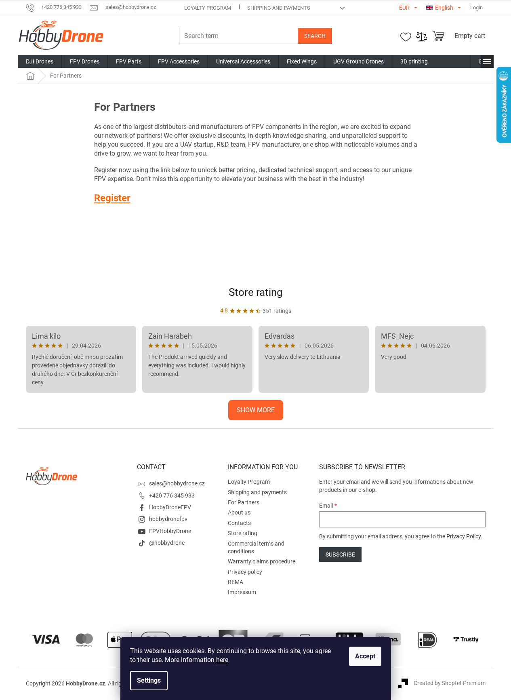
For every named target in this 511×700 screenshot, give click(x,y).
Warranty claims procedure (261, 561)
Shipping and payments (278, 8)
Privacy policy (245, 572)
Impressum (242, 592)
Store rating (256, 292)
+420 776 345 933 (172, 495)
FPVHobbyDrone (170, 531)
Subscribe (340, 554)
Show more (256, 410)
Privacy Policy (463, 536)
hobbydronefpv (168, 519)
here (222, 660)
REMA (235, 582)
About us (239, 512)
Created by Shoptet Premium (450, 683)
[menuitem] (39, 61)
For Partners (243, 502)
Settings (149, 680)
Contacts (239, 523)
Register (112, 198)
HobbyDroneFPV (170, 507)
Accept (365, 656)
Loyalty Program (207, 8)
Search (315, 36)
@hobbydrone (167, 543)
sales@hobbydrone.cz (177, 483)
